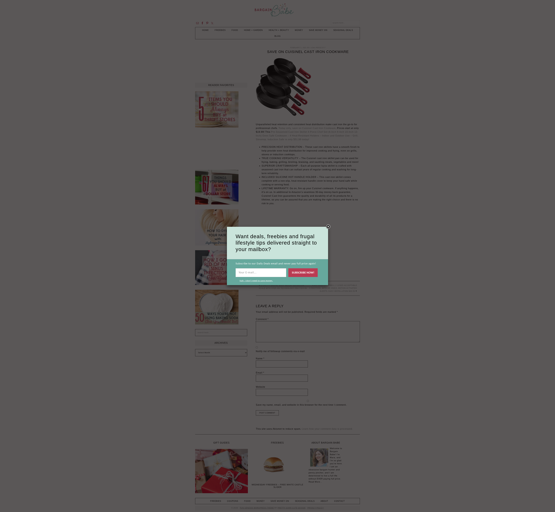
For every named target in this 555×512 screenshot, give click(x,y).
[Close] (328, 226)
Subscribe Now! (303, 272)
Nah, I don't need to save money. (256, 281)
